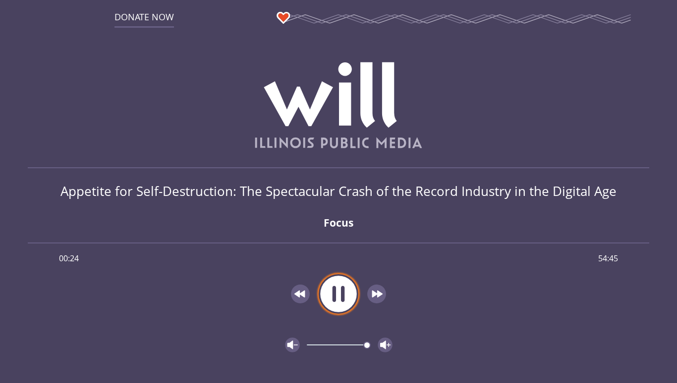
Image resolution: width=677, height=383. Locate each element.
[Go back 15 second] (300, 294)
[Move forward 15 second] (376, 294)
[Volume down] (292, 345)
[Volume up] (385, 345)
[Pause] (338, 294)
